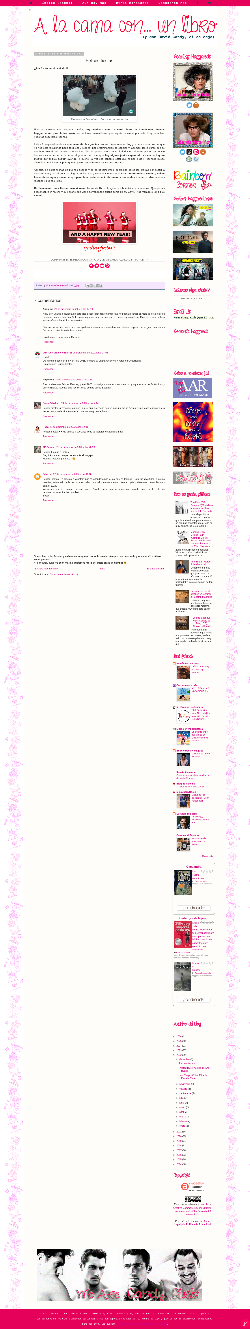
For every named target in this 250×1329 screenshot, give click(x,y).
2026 (179, 1036)
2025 (179, 1041)
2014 (179, 1164)
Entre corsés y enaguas (189, 750)
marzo (183, 1116)
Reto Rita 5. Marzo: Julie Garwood (201, 563)
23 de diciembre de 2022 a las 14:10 (73, 309)
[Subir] (245, 1324)
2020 (179, 1136)
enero (182, 1125)
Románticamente (185, 772)
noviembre (185, 1084)
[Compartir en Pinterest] (101, 285)
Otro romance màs (186, 685)
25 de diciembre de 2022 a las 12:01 (69, 427)
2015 (179, 1159)
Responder (48, 341)
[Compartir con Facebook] (98, 285)
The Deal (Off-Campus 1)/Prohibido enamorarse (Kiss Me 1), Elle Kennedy (202, 506)
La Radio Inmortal (186, 813)
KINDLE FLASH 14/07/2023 (190, 786)
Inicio (102, 568)
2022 (179, 1055)
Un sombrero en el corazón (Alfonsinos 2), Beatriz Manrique (201, 594)
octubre (183, 1088)
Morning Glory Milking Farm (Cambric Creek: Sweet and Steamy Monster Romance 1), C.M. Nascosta (201, 539)
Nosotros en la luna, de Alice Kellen (199, 841)
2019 (179, 1141)
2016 (179, 1155)
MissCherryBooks (186, 792)
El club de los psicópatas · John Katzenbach (200, 798)
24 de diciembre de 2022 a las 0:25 (73, 379)
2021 (179, 1131)
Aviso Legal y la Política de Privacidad (142, 1324)
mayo (182, 1107)
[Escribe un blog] (91, 285)
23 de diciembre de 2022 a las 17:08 (89, 352)
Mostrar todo (207, 856)
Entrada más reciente (46, 568)
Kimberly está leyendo (193, 918)
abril (181, 1111)
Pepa (45, 427)
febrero (183, 1121)
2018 (179, 1145)
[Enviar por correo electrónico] (87, 285)
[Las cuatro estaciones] (183, 894)
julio (181, 1098)
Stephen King (201, 881)
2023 (179, 1050)
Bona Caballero (51, 403)
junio (182, 1102)
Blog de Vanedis (185, 783)
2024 (179, 1045)
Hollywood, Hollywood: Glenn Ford (200, 819)
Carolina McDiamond (188, 835)
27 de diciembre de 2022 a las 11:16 (72, 474)
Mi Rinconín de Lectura (189, 707)
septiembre (185, 1093)
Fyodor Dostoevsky (203, 973)
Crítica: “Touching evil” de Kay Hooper (200, 669)
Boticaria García (183, 953)
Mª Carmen (49, 447)
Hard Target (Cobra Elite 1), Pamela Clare (192, 1077)
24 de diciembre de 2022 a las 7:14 (79, 403)
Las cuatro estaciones (198, 874)
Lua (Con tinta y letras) (55, 352)
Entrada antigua (155, 568)
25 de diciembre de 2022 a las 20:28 (75, 447)
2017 (179, 1150)
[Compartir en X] (94, 285)
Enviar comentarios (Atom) (63, 574)
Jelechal (47, 474)
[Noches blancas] (182, 990)
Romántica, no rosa (187, 663)
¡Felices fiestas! (186, 1063)
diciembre (184, 1059)
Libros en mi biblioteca (189, 728)
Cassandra (194, 866)
